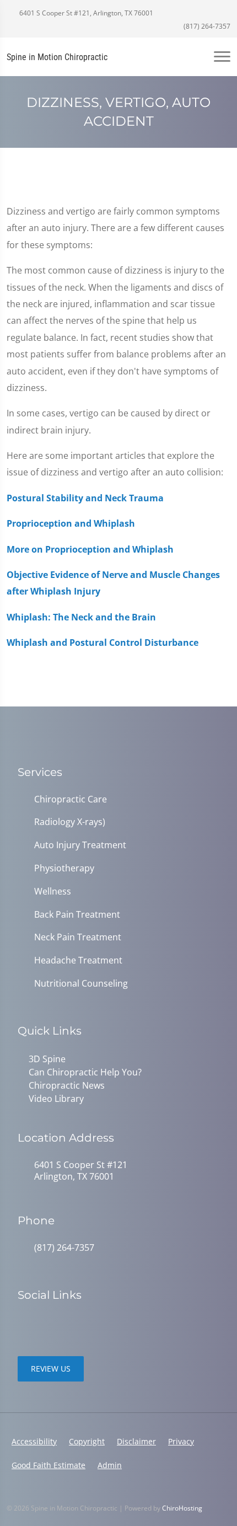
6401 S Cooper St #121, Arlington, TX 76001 (85, 13)
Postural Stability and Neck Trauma (85, 498)
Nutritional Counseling (81, 983)
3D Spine (47, 1059)
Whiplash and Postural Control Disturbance (102, 642)
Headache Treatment (78, 960)
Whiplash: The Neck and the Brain (81, 617)
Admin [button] (110, 1465)
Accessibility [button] (34, 1441)
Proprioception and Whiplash (71, 523)
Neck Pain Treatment (77, 937)
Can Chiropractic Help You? (85, 1072)
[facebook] (23, 1323)
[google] (71, 1323)
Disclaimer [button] (136, 1441)
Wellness (52, 891)
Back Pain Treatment (77, 914)
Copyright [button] (87, 1441)
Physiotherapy (64, 868)
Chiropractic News (67, 1085)
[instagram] (47, 1323)
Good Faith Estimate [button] (48, 1465)
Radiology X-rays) (69, 822)
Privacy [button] (181, 1441)
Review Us (51, 1368)
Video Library (56, 1099)
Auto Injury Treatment (80, 845)
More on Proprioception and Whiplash (90, 549)
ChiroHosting (182, 1508)
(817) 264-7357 (206, 26)
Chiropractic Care (70, 799)
